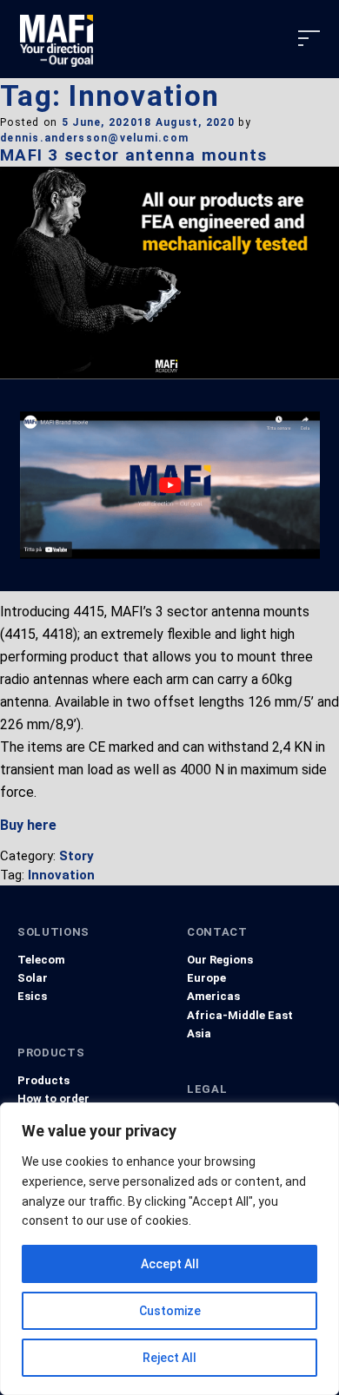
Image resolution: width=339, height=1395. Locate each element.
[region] (169, 1248)
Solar (32, 977)
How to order (53, 1098)
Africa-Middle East (240, 1015)
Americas (213, 996)
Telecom (41, 959)
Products (43, 1080)
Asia (199, 1033)
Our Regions (220, 959)
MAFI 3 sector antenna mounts (134, 155)
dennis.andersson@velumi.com (94, 138)
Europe (206, 977)
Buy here (28, 825)
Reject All (169, 1358)
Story (76, 856)
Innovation (61, 875)
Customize (170, 1311)
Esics (32, 996)
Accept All (170, 1264)
